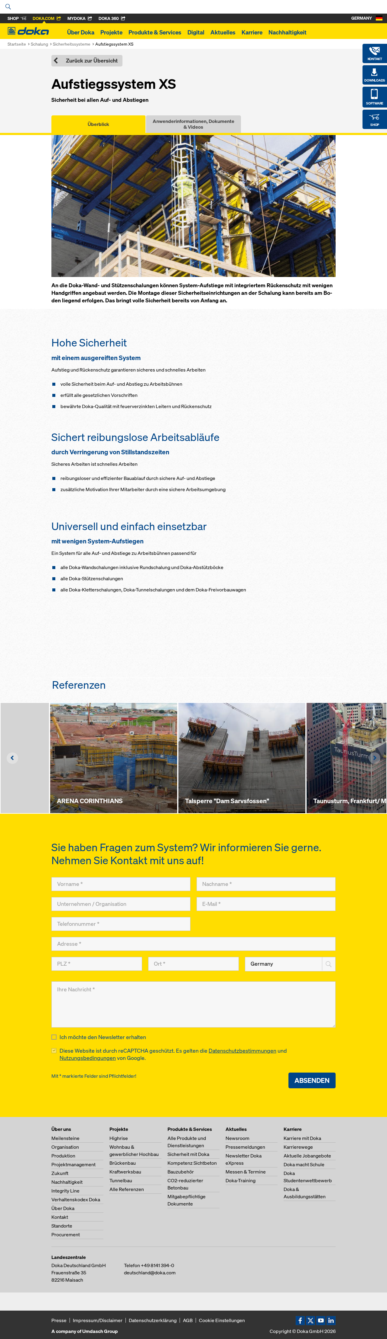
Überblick (98, 124)
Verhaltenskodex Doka (75, 1199)
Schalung (39, 44)
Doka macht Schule (304, 1164)
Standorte (61, 1225)
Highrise (118, 1138)
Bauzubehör (180, 1171)
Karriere (252, 32)
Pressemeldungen (245, 1147)
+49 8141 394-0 (157, 1265)
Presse (59, 1320)
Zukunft (59, 1173)
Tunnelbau (120, 1180)
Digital (195, 32)
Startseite (17, 44)
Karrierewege (298, 1147)
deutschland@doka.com (150, 1272)
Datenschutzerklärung (153, 1320)
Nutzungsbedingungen (88, 1057)
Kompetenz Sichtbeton (192, 1163)
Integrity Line (65, 1190)
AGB (188, 1320)
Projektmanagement (73, 1164)
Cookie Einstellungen (222, 1320)
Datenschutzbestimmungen (242, 1050)
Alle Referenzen (126, 1189)
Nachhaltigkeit (287, 32)
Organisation (65, 1147)
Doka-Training (240, 1180)
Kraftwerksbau (125, 1171)
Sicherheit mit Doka (188, 1154)
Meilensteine (65, 1138)
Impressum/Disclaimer (97, 1320)
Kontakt (59, 1217)
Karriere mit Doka (302, 1138)
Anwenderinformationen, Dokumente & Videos (193, 124)
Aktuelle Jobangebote (307, 1155)
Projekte (111, 32)
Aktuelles (223, 32)
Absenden (312, 1080)
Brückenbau (122, 1163)
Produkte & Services (154, 32)
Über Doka (80, 32)
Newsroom (237, 1138)
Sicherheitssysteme (71, 44)
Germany (262, 963)
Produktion (63, 1155)
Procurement (65, 1234)
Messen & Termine (246, 1171)
